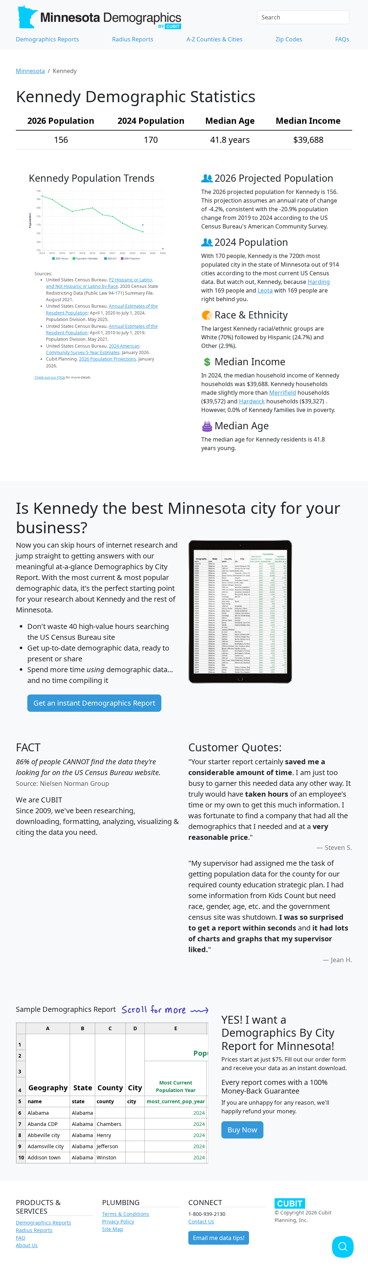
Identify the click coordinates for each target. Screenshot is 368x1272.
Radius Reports (132, 39)
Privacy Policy (118, 1221)
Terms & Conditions (125, 1213)
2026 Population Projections (107, 359)
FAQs (342, 39)
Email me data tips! (218, 1238)
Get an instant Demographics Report (94, 703)
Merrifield (282, 393)
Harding (319, 282)
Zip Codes (289, 39)
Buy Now (242, 1130)
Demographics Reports (47, 39)
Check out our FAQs (49, 377)
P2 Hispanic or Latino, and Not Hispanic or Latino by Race (99, 283)
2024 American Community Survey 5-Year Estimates (93, 349)
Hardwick (252, 401)
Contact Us (201, 1221)
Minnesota (30, 71)
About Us (27, 1245)
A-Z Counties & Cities (215, 39)
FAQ (21, 1237)
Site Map (112, 1229)
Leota (265, 290)
